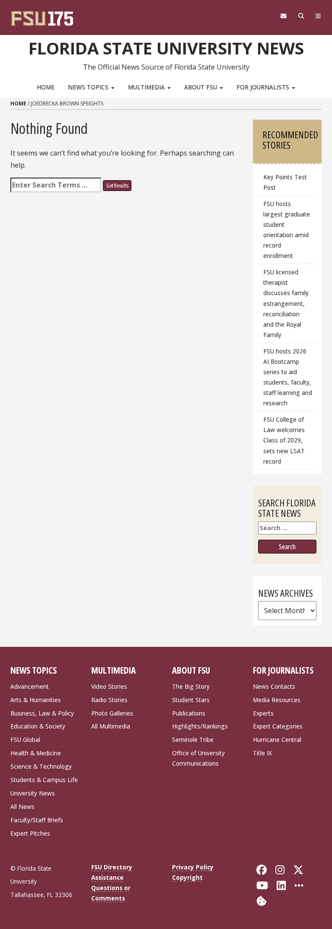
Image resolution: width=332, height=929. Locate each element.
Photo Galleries (112, 713)
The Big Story (191, 686)
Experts (263, 713)
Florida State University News (166, 48)
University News (32, 793)
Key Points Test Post (285, 182)
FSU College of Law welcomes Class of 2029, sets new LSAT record (284, 440)
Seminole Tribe (193, 739)
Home (45, 87)
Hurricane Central (277, 739)
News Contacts (274, 686)
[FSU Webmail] (283, 16)
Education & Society (37, 726)
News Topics (89, 87)
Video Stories (109, 686)
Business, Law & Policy (42, 713)
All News (22, 806)
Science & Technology (41, 766)
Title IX (262, 753)
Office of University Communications (198, 758)
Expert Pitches (30, 833)
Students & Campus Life (44, 780)
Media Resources (276, 700)
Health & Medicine (35, 753)
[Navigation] (318, 16)
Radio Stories (109, 700)
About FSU (201, 87)
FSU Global (25, 739)
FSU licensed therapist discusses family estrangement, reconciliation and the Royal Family (286, 303)
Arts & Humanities (35, 700)
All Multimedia (110, 726)
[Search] (301, 16)
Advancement (29, 686)
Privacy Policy (193, 867)
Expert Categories (278, 726)
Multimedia (147, 87)
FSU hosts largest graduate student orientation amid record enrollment (286, 230)
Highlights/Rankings (200, 726)
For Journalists (263, 87)
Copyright (187, 877)
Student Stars (191, 700)
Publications (188, 713)
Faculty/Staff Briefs (36, 820)
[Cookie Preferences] (261, 900)
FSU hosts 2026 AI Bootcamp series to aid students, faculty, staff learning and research (287, 377)
